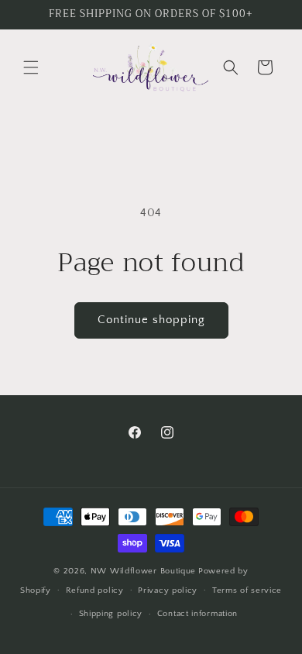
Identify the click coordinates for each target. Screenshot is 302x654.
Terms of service (247, 590)
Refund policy (95, 590)
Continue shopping (151, 319)
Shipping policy (111, 613)
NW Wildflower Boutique (143, 571)
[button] (31, 67)
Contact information (197, 613)
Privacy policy (167, 590)
